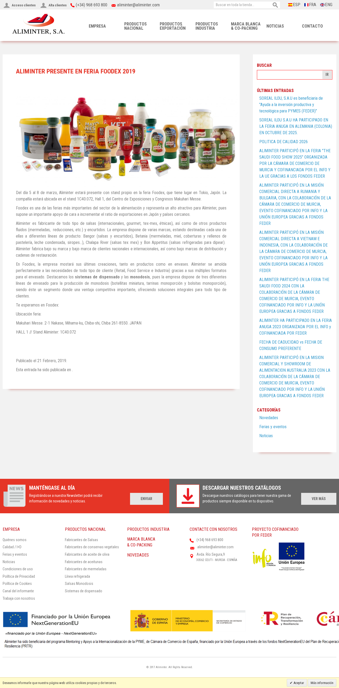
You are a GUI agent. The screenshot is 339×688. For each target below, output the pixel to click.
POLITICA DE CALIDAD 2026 (283, 141)
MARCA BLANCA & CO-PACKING (246, 26)
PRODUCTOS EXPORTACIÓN (173, 26)
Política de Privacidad (19, 576)
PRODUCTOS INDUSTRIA (206, 26)
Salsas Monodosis (79, 583)
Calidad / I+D (12, 547)
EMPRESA (97, 26)
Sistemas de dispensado (83, 591)
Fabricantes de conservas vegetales (92, 547)
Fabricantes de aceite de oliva (87, 554)
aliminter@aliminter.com (138, 4)
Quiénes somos (14, 540)
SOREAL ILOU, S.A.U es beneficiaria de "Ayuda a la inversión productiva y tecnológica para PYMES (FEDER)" (291, 104)
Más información (322, 683)
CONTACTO (312, 26)
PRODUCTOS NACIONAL (135, 26)
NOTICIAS (275, 26)
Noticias (266, 435)
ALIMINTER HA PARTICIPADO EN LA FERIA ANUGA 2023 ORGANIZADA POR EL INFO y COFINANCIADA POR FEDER (295, 327)
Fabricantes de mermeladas (85, 569)
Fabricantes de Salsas (81, 540)
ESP (296, 4)
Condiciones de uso (18, 569)
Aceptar (298, 683)
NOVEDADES (138, 555)
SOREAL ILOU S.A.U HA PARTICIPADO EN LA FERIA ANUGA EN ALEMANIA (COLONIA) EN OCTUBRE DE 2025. (295, 126)
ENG (328, 4)
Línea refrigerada (77, 576)
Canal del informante (18, 591)
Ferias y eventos (273, 426)
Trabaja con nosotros (19, 598)
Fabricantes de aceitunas (83, 562)
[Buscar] (275, 5)
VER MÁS (319, 499)
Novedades (268, 417)
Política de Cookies (17, 583)
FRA (312, 4)
